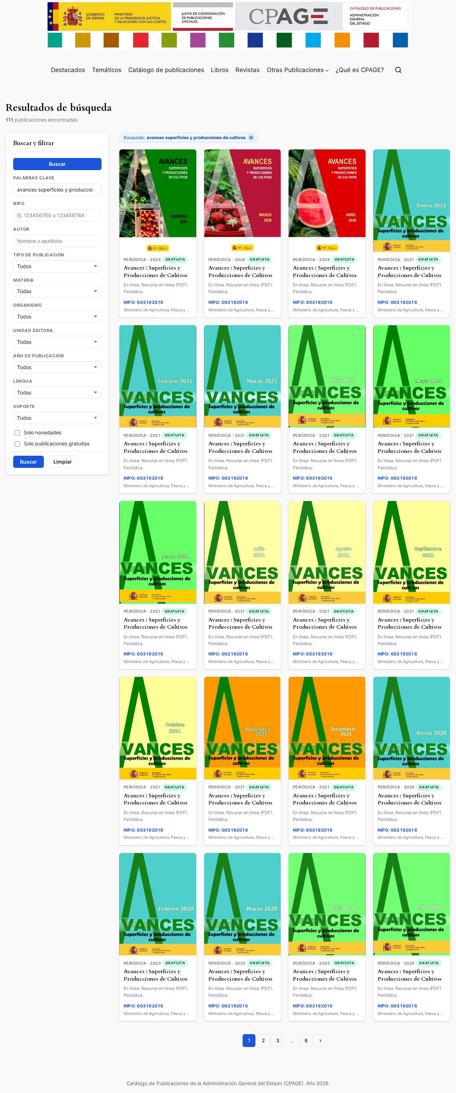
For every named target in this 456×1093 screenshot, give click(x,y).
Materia (23, 279)
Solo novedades (42, 432)
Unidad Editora (33, 330)
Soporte (24, 406)
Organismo (27, 305)
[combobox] (57, 240)
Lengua (22, 381)
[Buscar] (398, 70)
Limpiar (62, 461)
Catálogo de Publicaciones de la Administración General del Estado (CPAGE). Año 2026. (228, 1083)
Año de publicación (38, 355)
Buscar (57, 164)
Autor (21, 229)
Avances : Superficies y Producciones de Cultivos (155, 271)
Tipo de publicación (38, 254)
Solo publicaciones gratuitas (56, 443)
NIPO (18, 203)
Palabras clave (34, 177)
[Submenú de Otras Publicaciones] (327, 70)
